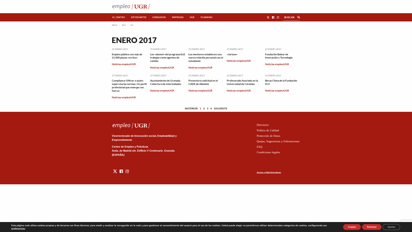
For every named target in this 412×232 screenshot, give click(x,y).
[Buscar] (298, 17)
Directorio (263, 124)
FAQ (259, 146)
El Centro (118, 17)
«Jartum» (232, 54)
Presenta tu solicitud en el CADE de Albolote (203, 82)
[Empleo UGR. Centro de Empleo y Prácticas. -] (131, 6)
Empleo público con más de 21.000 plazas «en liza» (127, 56)
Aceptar (352, 226)
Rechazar (372, 226)
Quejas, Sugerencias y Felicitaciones (278, 141)
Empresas (178, 17)
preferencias (18, 228)
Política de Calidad (268, 130)
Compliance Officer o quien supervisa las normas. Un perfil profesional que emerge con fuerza (129, 85)
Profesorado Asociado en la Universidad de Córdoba (242, 82)
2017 (124, 25)
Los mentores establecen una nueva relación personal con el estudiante (205, 58)
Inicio (114, 25)
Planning (206, 17)
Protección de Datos (268, 135)
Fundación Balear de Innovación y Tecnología (278, 56)
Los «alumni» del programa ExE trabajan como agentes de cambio (167, 58)
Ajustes (391, 226)
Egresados (159, 17)
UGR (192, 17)
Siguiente (220, 108)
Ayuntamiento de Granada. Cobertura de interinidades (165, 82)
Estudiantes (138, 17)
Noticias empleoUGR (124, 64)
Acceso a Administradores (269, 172)
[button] (268, 17)
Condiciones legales (268, 152)
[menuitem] (118, 17)
